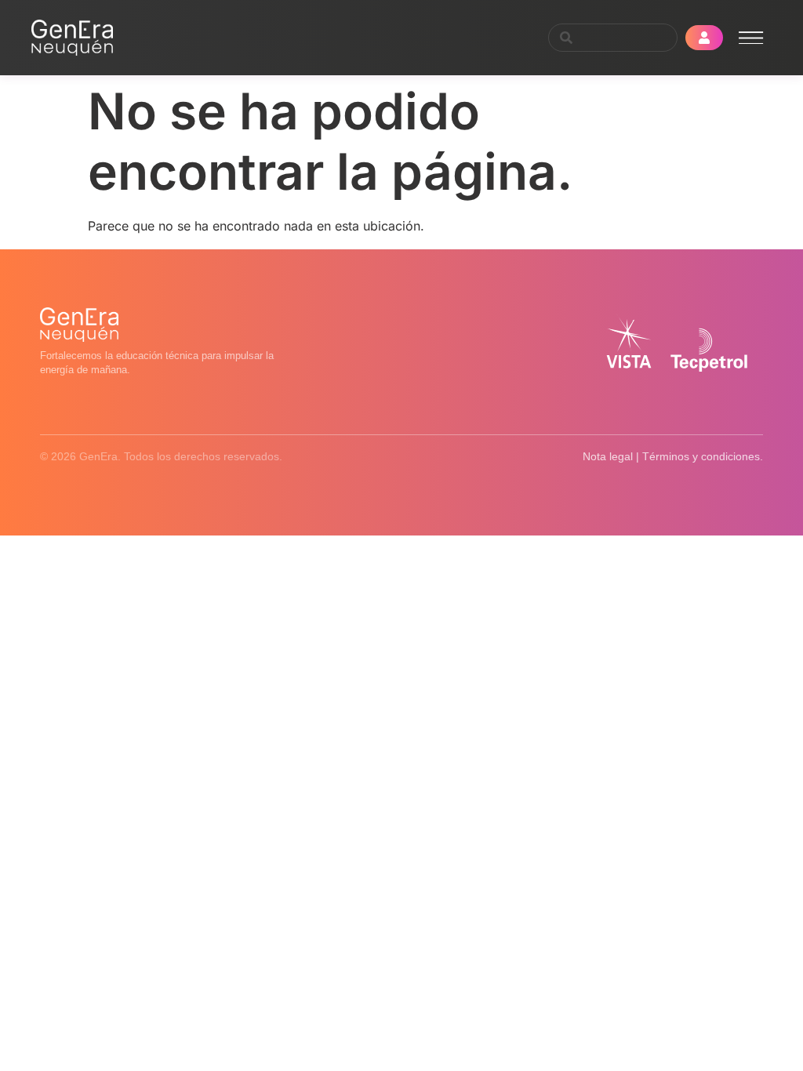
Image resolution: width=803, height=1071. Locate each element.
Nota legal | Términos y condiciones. (673, 456)
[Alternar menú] (751, 38)
